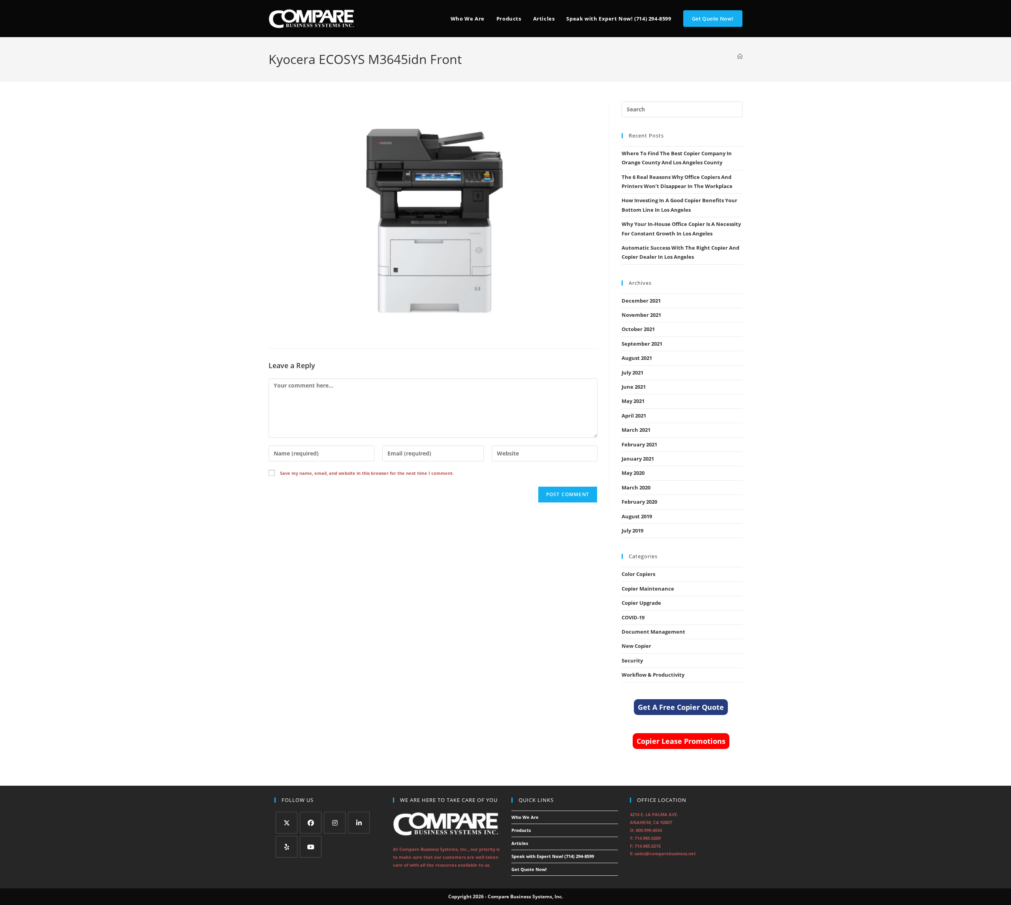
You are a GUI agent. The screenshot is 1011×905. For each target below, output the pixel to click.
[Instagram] (335, 823)
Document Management (653, 631)
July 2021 (632, 372)
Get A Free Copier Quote (681, 707)
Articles (519, 843)
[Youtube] (310, 847)
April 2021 (634, 415)
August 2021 (637, 357)
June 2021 (634, 386)
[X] (286, 823)
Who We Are (525, 817)
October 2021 (638, 329)
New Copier (636, 645)
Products (521, 830)
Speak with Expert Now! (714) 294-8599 (552, 856)
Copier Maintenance (648, 588)
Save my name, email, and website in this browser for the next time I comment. (367, 473)
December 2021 (641, 300)
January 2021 (638, 458)
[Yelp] (286, 847)
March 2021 (636, 429)
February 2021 (639, 444)
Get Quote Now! (529, 869)
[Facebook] (310, 823)
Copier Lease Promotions (681, 741)
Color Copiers (638, 574)
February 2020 (639, 501)
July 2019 (632, 530)
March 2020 (636, 487)
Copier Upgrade (641, 602)
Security (632, 660)
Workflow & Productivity (653, 674)
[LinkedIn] (359, 823)
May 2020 (633, 472)
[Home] (739, 56)
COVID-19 (633, 617)
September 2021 (642, 343)
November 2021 (641, 314)
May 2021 (633, 401)
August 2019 (637, 516)
